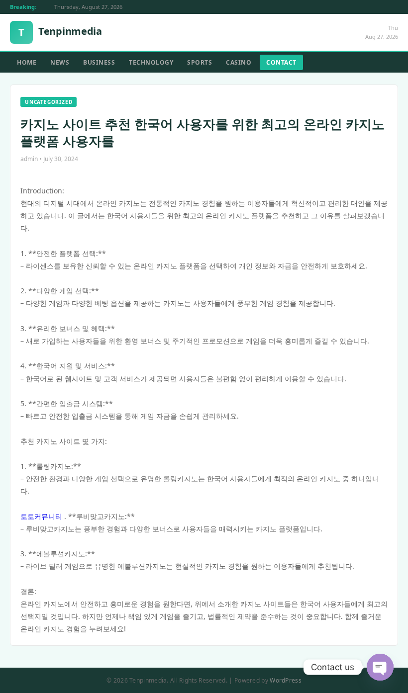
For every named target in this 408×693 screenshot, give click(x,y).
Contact (281, 62)
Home (26, 62)
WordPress (286, 680)
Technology (151, 62)
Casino (238, 62)
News (59, 62)
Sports (199, 62)
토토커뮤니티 (41, 516)
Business (99, 62)
